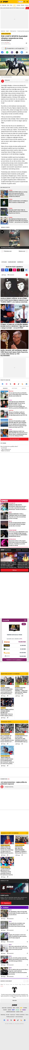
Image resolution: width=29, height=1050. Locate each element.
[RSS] (22, 384)
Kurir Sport (7, 42)
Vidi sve (14, 570)
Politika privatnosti (10, 1016)
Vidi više (14, 1000)
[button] (26, 43)
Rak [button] (11, 984)
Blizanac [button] (8, 984)
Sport (7, 31)
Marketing (3, 1014)
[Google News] (26, 270)
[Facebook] (6, 270)
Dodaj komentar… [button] (9, 786)
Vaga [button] (20, 984)
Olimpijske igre (12, 262)
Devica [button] (16, 984)
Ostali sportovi (13, 31)
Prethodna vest (7, 251)
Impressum (12, 1014)
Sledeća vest (22, 251)
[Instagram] (14, 270)
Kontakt (7, 1014)
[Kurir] (4, 2)
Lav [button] (13, 984)
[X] (10, 270)
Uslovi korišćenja (19, 1016)
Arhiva (26, 1014)
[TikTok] (22, 270)
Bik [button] (4, 984)
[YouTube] (18, 270)
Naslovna (3, 31)
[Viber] (2, 270)
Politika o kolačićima (20, 1014)
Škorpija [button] (24, 984)
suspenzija (20, 262)
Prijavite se (7, 903)
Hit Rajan (4, 262)
